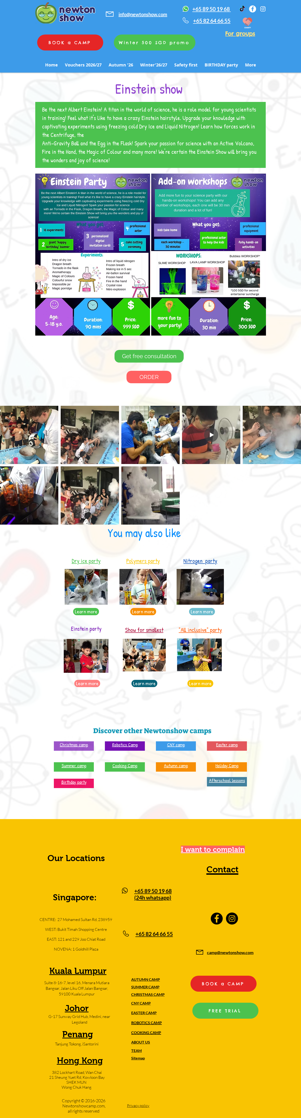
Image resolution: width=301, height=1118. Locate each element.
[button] (149, 356)
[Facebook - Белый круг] (252, 8)
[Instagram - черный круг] (232, 919)
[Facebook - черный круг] (217, 919)
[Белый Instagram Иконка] (262, 8)
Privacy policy (138, 1105)
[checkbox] (11, 514)
